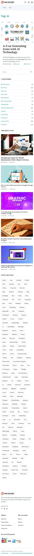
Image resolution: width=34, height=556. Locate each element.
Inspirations (5, 466)
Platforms (5, 373)
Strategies (5, 295)
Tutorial (4, 357)
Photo (4, 338)
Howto (4, 353)
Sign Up (20, 522)
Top (28, 365)
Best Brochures (5, 84)
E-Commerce (6, 369)
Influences (5, 404)
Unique (15, 369)
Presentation (6, 361)
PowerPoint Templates (19, 361)
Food (3, 284)
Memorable (5, 311)
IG (9, 419)
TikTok (23, 342)
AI (3, 384)
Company (11, 284)
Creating (20, 291)
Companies (13, 288)
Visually (12, 412)
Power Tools (14, 470)
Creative (20, 319)
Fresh (10, 303)
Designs (23, 404)
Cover (22, 431)
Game (4, 342)
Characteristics (6, 377)
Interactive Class (22, 353)
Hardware (19, 357)
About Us (3, 519)
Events (23, 334)
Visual (24, 450)
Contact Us (4, 528)
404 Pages (21, 326)
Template (24, 466)
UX (3, 427)
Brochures (5, 334)
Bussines (22, 288)
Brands (9, 384)
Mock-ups (12, 338)
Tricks (13, 423)
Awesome (27, 384)
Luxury (4, 392)
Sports (4, 280)
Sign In (20, 519)
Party (13, 415)
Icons (3, 307)
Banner (4, 454)
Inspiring (18, 280)
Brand (13, 373)
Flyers (21, 330)
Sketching (20, 396)
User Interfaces (22, 373)
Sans (3, 303)
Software (21, 307)
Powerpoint (4, 118)
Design (4, 288)
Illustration (5, 458)
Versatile (14, 458)
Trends (14, 439)
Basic (3, 291)
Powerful (15, 315)
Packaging (13, 435)
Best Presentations (6, 101)
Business (11, 291)
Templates (21, 311)
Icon (25, 419)
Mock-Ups (21, 392)
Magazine (13, 388)
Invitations (5, 415)
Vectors (18, 454)
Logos (16, 377)
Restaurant (5, 446)
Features (4, 388)
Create (12, 353)
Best (13, 295)
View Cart (21, 525)
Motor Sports (25, 446)
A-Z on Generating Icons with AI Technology (14, 49)
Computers (5, 439)
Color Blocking (15, 400)
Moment (4, 435)
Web (22, 458)
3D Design (16, 450)
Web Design (5, 431)
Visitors (15, 431)
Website (25, 322)
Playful (4, 412)
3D (12, 462)
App (13, 311)
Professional (5, 450)
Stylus (11, 396)
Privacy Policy (4, 522)
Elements (5, 423)
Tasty (25, 284)
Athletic (27, 280)
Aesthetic (5, 322)
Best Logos (4, 94)
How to (15, 365)
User (29, 423)
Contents (10, 427)
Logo (11, 280)
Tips (13, 299)
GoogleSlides (20, 350)
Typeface (5, 470)
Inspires (21, 442)
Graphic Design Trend (7, 107)
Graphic (12, 346)
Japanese (25, 400)
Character (5, 462)
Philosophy (23, 473)
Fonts (26, 295)
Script (20, 295)
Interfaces (21, 423)
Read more (27, 64)
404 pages (20, 427)
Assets (12, 319)
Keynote (3, 111)
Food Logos (25, 377)
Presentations (16, 408)
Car (12, 381)
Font (19, 284)
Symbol (4, 477)
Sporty (25, 408)
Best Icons (4, 91)
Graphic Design (13, 342)
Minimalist (15, 404)
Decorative (17, 419)
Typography (27, 299)
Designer (4, 400)
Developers (22, 338)
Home (4, 7)
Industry (26, 412)
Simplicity (5, 381)
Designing (15, 446)
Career (4, 346)
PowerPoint (5, 365)
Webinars (14, 334)
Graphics (15, 466)
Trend (4, 350)
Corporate (5, 299)
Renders (19, 462)
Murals (27, 381)
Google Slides (5, 104)
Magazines (5, 330)
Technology (12, 307)
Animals (19, 381)
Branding (18, 303)
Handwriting (22, 415)
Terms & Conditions (6, 525)
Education (5, 408)
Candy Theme (22, 346)
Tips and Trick (5, 121)
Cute (3, 419)
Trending (23, 369)
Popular (4, 319)
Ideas (27, 291)
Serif (19, 299)
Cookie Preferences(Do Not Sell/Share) (21, 553)
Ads (11, 454)
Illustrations (5, 473)
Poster (15, 473)
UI (3, 326)
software (4, 442)
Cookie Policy (4, 553)
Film (19, 412)
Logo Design (4, 114)
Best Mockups (5, 97)
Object (26, 454)
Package (22, 439)
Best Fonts (4, 87)
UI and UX (4, 124)
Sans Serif (17, 384)
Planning (28, 357)
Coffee (4, 396)
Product (12, 392)
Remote (13, 442)
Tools (22, 365)
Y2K (29, 439)
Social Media (10, 326)
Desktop (22, 435)
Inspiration (23, 388)
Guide (11, 350)
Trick (11, 357)
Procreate (24, 470)
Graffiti (26, 303)
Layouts (14, 330)
